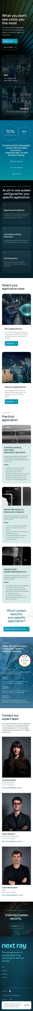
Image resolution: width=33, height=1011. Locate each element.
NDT (3, 967)
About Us (4, 974)
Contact (4, 977)
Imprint (11, 999)
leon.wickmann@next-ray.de (12, 895)
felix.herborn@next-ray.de (11, 841)
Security (4, 971)
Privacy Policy (4, 999)
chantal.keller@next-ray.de (12, 788)
